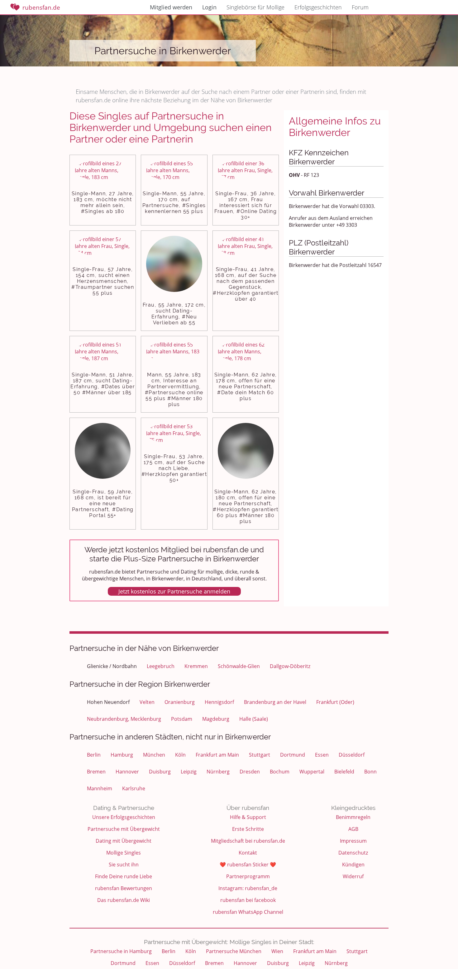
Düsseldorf (352, 754)
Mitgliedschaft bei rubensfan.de (248, 840)
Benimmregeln (353, 817)
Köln (180, 754)
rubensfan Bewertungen (123, 888)
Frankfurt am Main (217, 754)
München (154, 754)
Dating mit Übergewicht (123, 840)
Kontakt (248, 852)
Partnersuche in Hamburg (121, 951)
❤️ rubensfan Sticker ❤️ (248, 864)
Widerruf (353, 876)
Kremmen (196, 666)
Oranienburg (180, 702)
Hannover (127, 771)
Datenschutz (353, 852)
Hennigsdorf (219, 702)
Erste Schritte (248, 829)
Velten (147, 702)
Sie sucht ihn (124, 864)
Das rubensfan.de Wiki (123, 900)
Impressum (353, 840)
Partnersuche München (233, 951)
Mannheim (99, 788)
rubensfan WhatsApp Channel (248, 911)
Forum (360, 7)
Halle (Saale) (253, 718)
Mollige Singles (123, 852)
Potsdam (181, 718)
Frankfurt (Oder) (335, 702)
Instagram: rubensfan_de (247, 888)
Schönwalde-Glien (239, 666)
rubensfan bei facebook (248, 900)
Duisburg (160, 771)
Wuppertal (311, 771)
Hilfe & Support (248, 817)
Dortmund (292, 754)
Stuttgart (259, 754)
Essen (322, 754)
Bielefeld (344, 771)
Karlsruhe (133, 788)
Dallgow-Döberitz (290, 666)
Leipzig (189, 771)
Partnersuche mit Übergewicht (124, 829)
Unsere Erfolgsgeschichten (123, 817)
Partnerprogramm (248, 876)
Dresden (250, 771)
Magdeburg (215, 718)
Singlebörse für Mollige (255, 7)
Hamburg (122, 754)
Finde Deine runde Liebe (123, 876)
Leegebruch (160, 666)
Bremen (96, 771)
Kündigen (353, 864)
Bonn (370, 771)
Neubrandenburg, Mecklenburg (124, 718)
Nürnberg (218, 771)
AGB (353, 829)
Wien (277, 951)
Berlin (94, 754)
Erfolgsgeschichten (318, 7)
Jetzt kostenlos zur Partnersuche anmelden (174, 591)
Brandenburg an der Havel (275, 702)
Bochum (279, 771)
